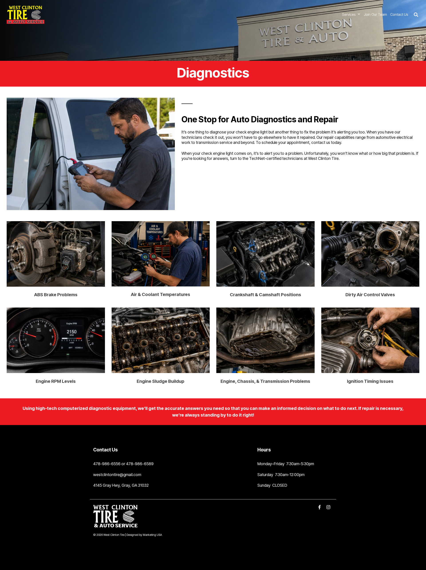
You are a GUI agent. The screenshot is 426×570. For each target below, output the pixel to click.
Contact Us (399, 14)
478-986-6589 (140, 463)
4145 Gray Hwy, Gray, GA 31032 (121, 485)
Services (349, 14)
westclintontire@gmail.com (117, 474)
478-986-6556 (106, 463)
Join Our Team (375, 14)
